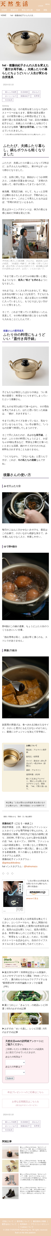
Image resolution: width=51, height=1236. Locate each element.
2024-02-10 (8, 84)
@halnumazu (30, 866)
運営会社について (9, 1224)
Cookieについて (26, 1227)
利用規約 (23, 1224)
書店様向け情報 (39, 1221)
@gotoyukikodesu (11, 863)
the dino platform (29, 1233)
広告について (7, 1221)
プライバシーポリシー (40, 1224)
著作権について (23, 1221)
